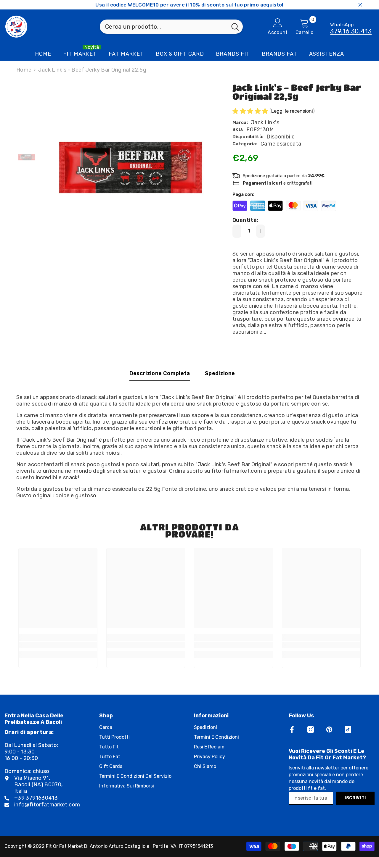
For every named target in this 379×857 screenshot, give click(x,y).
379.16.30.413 (351, 31)
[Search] (171, 27)
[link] (58, 645)
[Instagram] (310, 729)
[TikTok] (348, 729)
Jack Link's (265, 122)
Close (360, 4)
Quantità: (245, 220)
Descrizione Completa (159, 373)
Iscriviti (355, 797)
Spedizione (220, 373)
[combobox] (163, 27)
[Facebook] (292, 729)
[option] (130, 167)
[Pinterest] (329, 729)
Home (23, 70)
